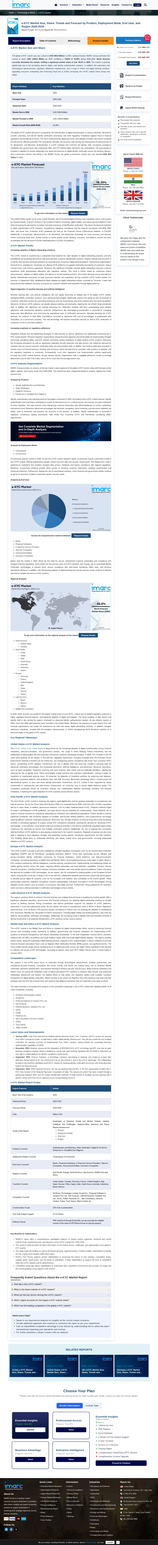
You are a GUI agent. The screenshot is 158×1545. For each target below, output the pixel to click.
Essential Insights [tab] (26, 1422)
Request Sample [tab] (100, 41)
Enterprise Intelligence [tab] (70, 1452)
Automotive (95, 1494)
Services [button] (64, 5)
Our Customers (73, 1501)
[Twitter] (16, 1529)
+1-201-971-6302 (130, 1494)
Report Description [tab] (21, 41)
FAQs (69, 1509)
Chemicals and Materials (100, 1501)
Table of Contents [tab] (48, 41)
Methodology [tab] (74, 41)
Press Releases (47, 1516)
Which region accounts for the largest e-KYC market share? (40, 1300)
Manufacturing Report (49, 1509)
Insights (115, 5)
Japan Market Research (50, 1494)
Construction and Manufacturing (103, 1505)
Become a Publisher (75, 1505)
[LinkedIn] (6, 1529)
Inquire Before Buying (134, 108)
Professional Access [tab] (69, 1422)
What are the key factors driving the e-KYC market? (37, 1295)
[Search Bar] (145, 5)
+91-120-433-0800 (130, 1519)
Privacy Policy (91, 1542)
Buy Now (133, 63)
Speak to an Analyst (133, 86)
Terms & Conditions (75, 1490)
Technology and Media (99, 1531)
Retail (93, 1527)
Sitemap (70, 1516)
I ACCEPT (110, 1542)
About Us (104, 5)
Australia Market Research (51, 1486)
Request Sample (78, 213)
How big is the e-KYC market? (27, 1284)
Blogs (43, 1512)
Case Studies (46, 1520)
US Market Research (49, 1501)
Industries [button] (77, 5)
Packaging (95, 1524)
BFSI (93, 1497)
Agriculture (95, 1490)
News (69, 1512)
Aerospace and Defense (100, 1486)
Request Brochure (133, 97)
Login (137, 5)
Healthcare (95, 1520)
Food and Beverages (99, 1516)
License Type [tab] (92, 1405)
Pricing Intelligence (48, 1505)
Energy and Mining (98, 1512)
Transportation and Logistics (102, 1535)
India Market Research (50, 1490)
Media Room (92, 5)
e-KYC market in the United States (28, 748)
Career (70, 1486)
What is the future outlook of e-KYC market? (33, 1289)
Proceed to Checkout (121, 1463)
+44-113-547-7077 (130, 1505)
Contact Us (127, 5)
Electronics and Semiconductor (103, 1509)
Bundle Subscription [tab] (70, 1405)
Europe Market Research (51, 1497)
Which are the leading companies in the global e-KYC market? (41, 1306)
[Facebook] (11, 1529)
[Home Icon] (56, 4)
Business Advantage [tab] (28, 1452)
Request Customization (135, 75)
